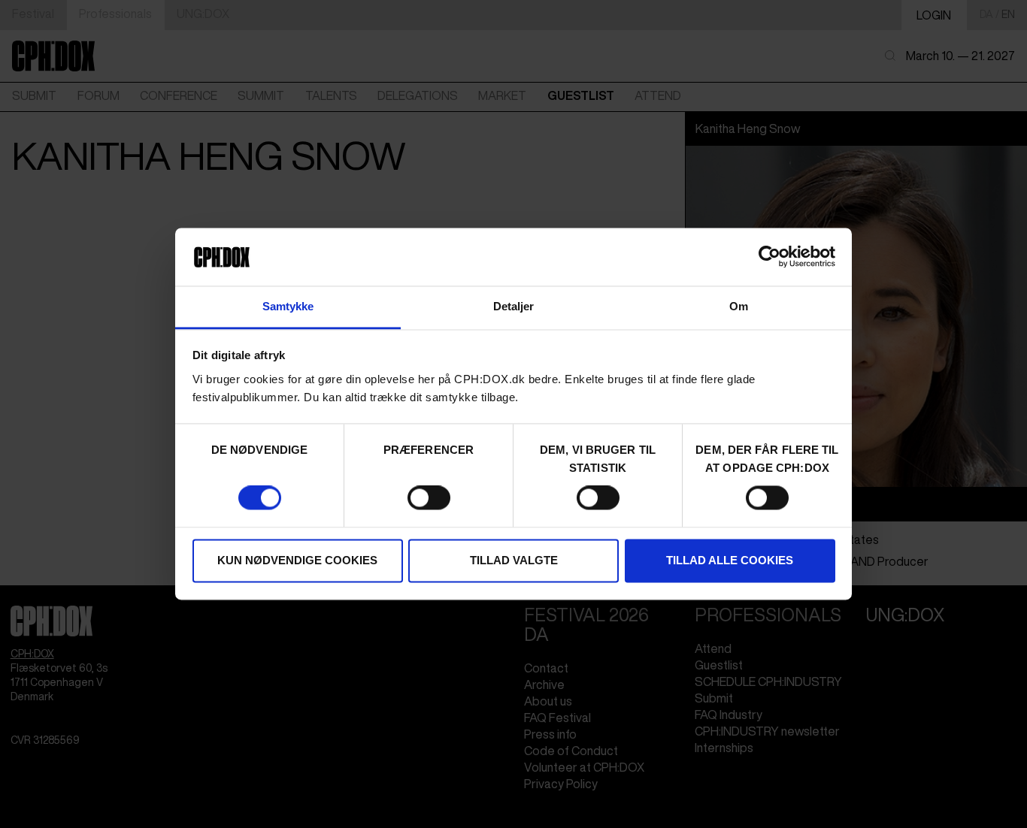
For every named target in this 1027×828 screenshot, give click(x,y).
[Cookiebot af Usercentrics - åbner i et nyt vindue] (769, 257)
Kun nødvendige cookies (297, 560)
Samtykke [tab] (288, 306)
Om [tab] (738, 306)
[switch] (428, 498)
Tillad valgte (514, 560)
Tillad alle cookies (729, 560)
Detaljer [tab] (514, 306)
